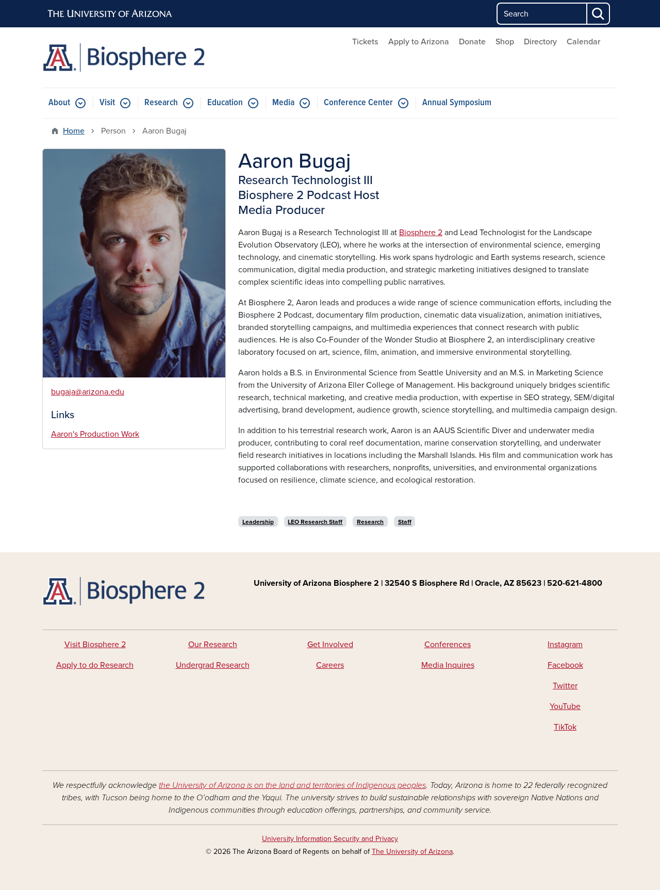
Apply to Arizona (418, 42)
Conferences (447, 644)
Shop (505, 42)
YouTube (565, 706)
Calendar (583, 42)
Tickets (365, 42)
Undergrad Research (213, 665)
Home (74, 131)
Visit (107, 103)
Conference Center (358, 103)
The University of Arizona (412, 851)
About (59, 103)
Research (161, 103)
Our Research (212, 644)
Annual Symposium (456, 103)
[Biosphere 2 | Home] (134, 57)
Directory (540, 42)
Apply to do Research (95, 665)
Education (225, 103)
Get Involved (330, 644)
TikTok (565, 727)
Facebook (565, 665)
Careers (330, 665)
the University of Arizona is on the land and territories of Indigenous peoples (292, 785)
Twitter (565, 686)
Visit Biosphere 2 (95, 644)
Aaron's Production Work (95, 434)
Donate (472, 42)
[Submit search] (598, 14)
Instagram (565, 644)
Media (283, 103)
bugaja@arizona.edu (87, 392)
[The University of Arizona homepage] (110, 14)
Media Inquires (447, 665)
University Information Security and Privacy (330, 838)
